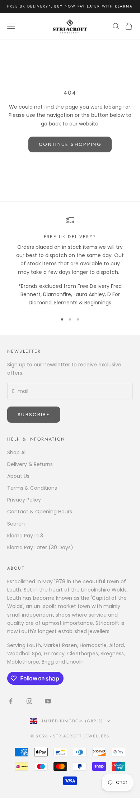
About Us (18, 476)
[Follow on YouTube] (48, 701)
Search (16, 523)
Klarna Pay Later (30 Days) (40, 547)
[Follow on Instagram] (29, 701)
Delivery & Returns (30, 464)
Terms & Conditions (32, 487)
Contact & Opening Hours (39, 511)
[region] (70, 261)
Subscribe (34, 414)
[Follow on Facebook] (10, 701)
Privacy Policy (24, 499)
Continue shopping (70, 144)
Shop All (17, 452)
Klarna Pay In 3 (25, 535)
